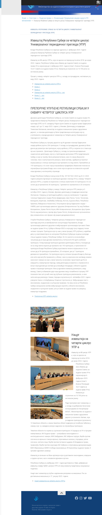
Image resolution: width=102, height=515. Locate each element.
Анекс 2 (37, 90)
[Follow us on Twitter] (85, 498)
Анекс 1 (37, 87)
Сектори (32, 18)
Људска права (45, 18)
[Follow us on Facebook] (76, 498)
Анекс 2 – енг (39, 98)
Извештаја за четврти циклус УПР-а (48, 84)
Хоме (24, 18)
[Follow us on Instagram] (81, 498)
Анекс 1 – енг (39, 95)
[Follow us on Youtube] (89, 498)
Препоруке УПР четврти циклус (46, 296)
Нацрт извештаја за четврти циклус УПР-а (50, 481)
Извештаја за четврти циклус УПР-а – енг (50, 92)
